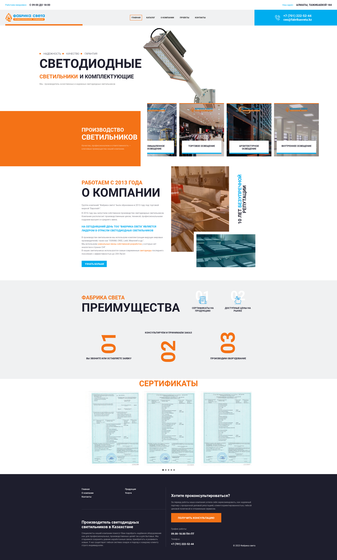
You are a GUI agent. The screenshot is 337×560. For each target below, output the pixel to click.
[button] (196, 517)
